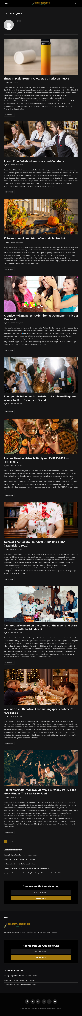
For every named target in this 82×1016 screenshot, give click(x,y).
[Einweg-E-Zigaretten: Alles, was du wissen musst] (41, 57)
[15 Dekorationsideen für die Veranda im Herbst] (41, 216)
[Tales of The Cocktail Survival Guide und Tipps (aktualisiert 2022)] (41, 520)
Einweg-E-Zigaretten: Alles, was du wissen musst (36, 78)
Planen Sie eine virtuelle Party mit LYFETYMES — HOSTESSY (36, 460)
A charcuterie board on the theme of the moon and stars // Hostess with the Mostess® (41, 627)
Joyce (18, 21)
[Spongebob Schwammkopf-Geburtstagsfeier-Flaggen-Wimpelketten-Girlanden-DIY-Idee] (41, 375)
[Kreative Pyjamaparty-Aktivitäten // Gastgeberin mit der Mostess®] (41, 294)
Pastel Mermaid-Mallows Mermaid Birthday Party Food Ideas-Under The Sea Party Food (40, 791)
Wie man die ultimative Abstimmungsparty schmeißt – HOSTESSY (39, 710)
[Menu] (6, 3)
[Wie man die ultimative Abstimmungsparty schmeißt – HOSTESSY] (41, 687)
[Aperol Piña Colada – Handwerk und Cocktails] (41, 139)
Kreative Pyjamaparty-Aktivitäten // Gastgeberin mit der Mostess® (41, 317)
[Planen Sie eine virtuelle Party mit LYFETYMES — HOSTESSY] (41, 436)
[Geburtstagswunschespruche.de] (41, 3)
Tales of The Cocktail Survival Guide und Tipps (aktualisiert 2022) (34, 543)
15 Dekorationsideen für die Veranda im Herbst (34, 238)
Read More (9, 115)
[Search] (76, 3)
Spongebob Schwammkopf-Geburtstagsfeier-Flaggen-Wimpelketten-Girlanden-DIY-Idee (40, 398)
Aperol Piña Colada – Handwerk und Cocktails (34, 161)
